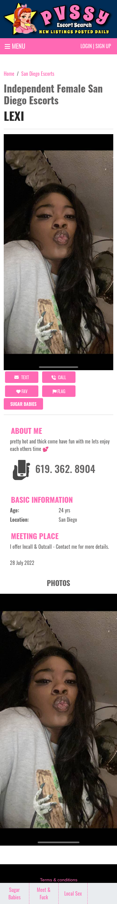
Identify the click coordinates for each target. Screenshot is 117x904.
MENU (17, 46)
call (61, 377)
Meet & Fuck (44, 893)
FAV (24, 391)
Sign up (103, 46)
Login (86, 46)
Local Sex (73, 893)
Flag (60, 391)
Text (24, 377)
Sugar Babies (23, 404)
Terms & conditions (58, 879)
